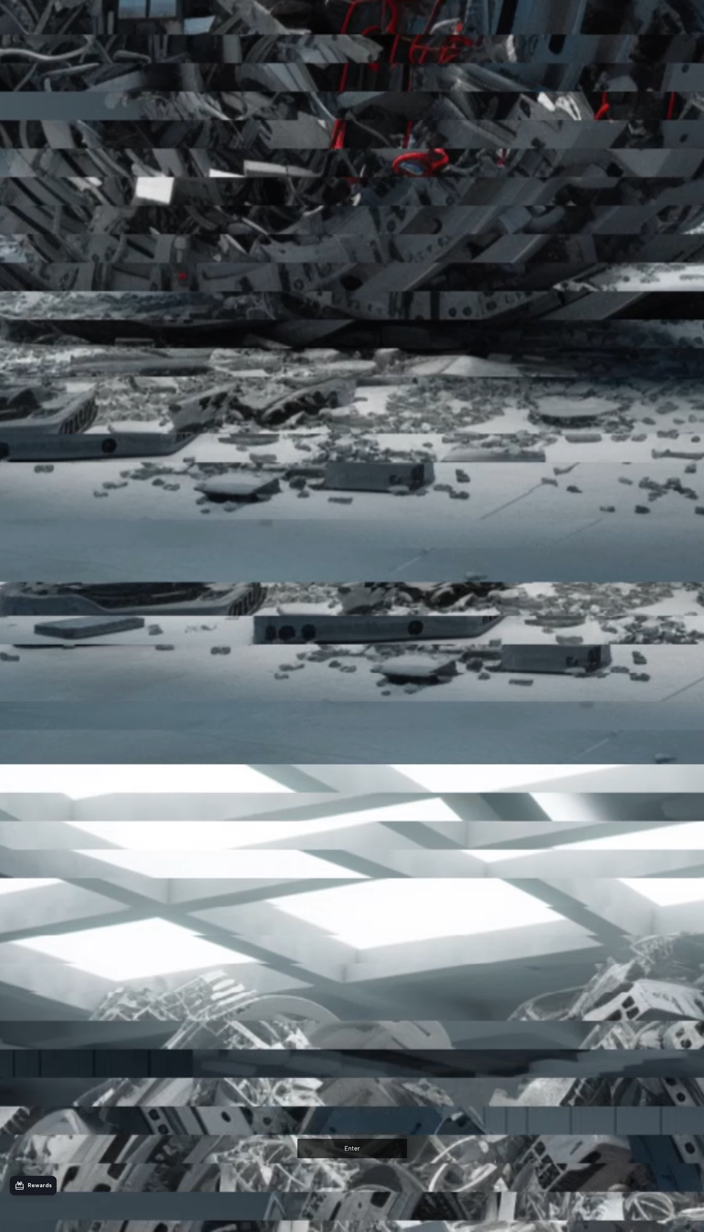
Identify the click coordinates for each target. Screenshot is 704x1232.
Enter (352, 1148)
